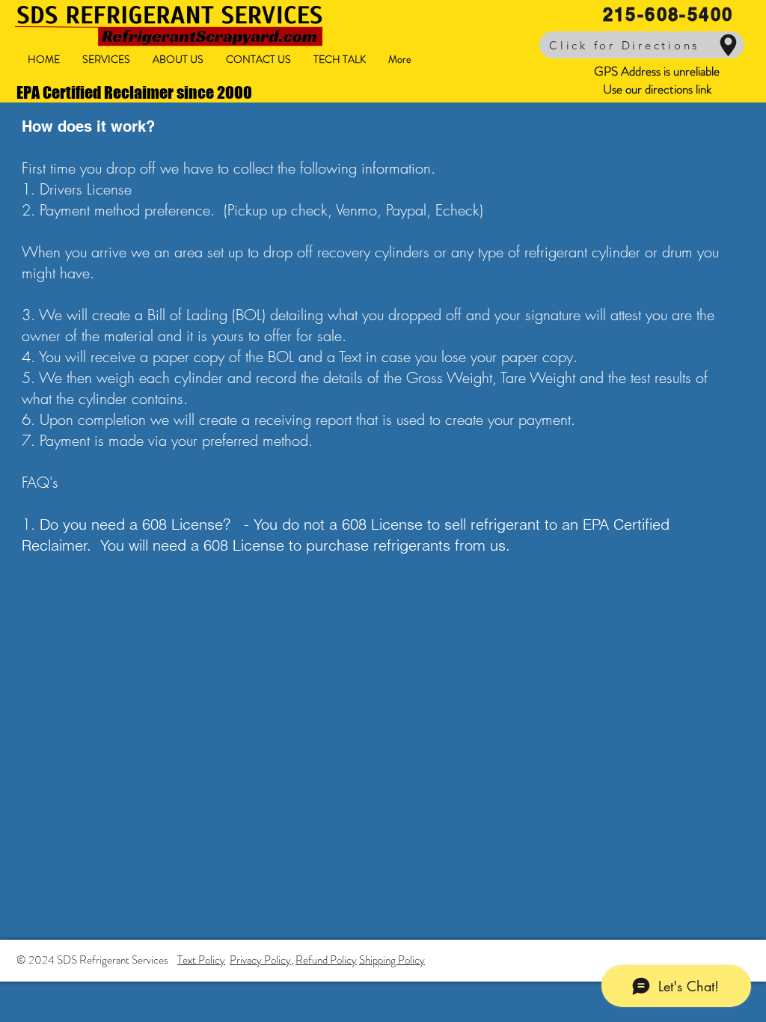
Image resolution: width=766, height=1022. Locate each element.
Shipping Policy (392, 960)
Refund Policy (326, 960)
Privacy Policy (260, 960)
